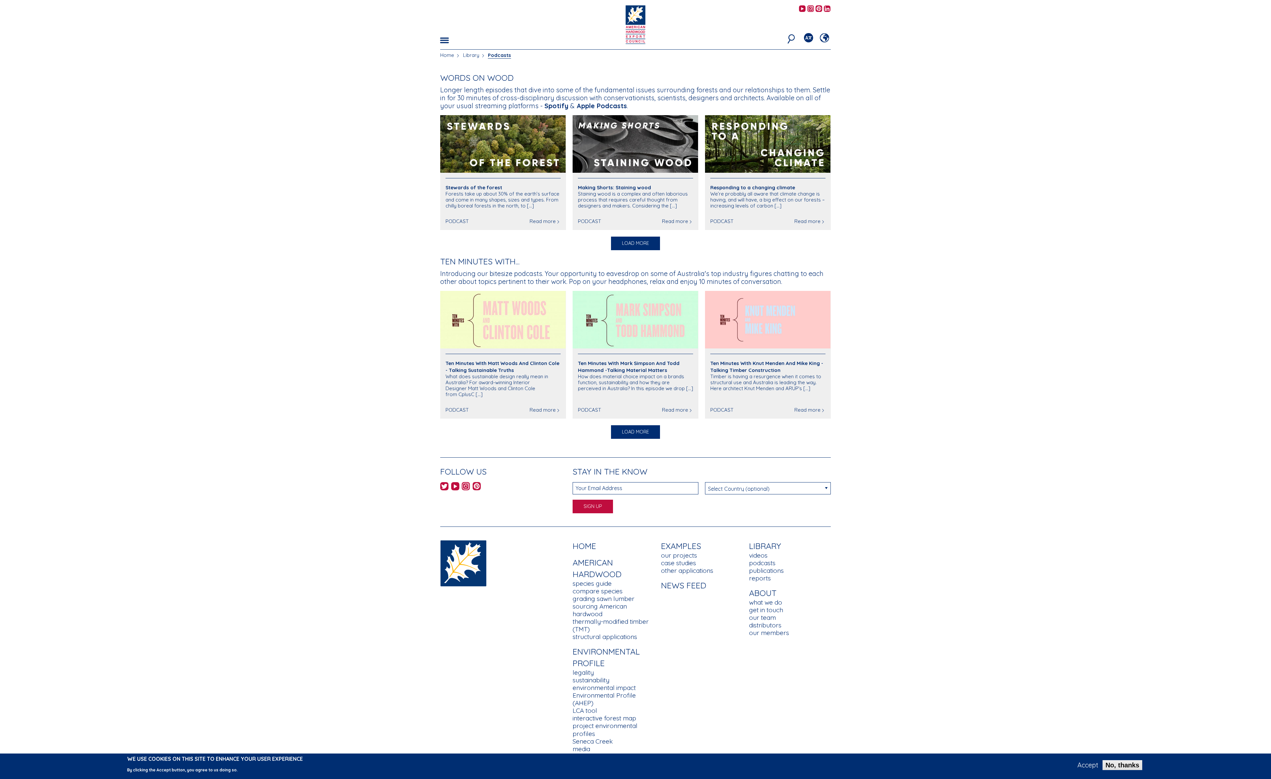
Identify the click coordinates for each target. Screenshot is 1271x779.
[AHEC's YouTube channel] (802, 9)
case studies (678, 563)
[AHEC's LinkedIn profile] (827, 9)
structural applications (605, 637)
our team (762, 617)
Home (447, 55)
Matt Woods (482, 388)
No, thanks (1122, 765)
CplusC (466, 394)
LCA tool (585, 710)
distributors (765, 625)
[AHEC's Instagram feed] (810, 9)
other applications (687, 570)
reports (760, 578)
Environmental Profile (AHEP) (604, 699)
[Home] (463, 563)
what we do (765, 602)
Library (471, 55)
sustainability (591, 680)
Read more (543, 221)
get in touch (766, 610)
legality (583, 672)
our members (769, 633)
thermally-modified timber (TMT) (611, 625)
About (763, 593)
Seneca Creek (593, 741)
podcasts (762, 563)
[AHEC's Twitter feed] (444, 487)
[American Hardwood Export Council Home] (635, 24)
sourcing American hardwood (600, 610)
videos (758, 555)
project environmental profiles (605, 729)
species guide (592, 583)
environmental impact (604, 688)
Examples (681, 546)
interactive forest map (604, 718)
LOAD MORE (635, 243)
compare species (598, 591)
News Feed (683, 585)
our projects (679, 555)
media (581, 749)
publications (766, 570)
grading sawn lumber (604, 599)
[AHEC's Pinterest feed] (819, 9)
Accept (1087, 765)
